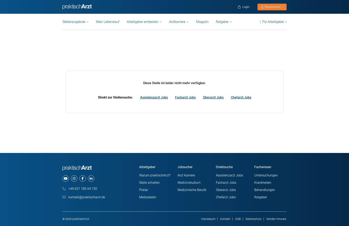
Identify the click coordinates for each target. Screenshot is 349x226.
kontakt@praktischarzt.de (86, 197)
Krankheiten (262, 183)
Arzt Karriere (186, 175)
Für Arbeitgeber (273, 21)
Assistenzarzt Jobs (154, 97)
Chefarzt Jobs (241, 97)
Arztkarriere (177, 21)
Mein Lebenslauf (107, 21)
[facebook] (82, 178)
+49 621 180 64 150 (82, 189)
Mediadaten (147, 197)
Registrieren (272, 7)
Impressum (208, 219)
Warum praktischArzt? (154, 175)
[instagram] (74, 178)
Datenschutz (254, 219)
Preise (143, 190)
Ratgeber (222, 21)
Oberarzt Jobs (213, 97)
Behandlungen (264, 190)
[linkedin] (91, 178)
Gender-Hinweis (276, 219)
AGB (238, 219)
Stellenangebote (73, 21)
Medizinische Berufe (192, 190)
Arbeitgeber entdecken (142, 21)
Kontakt (225, 219)
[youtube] (65, 178)
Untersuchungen (266, 175)
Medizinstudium (189, 183)
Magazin (202, 21)
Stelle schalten (149, 183)
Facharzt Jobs (185, 97)
